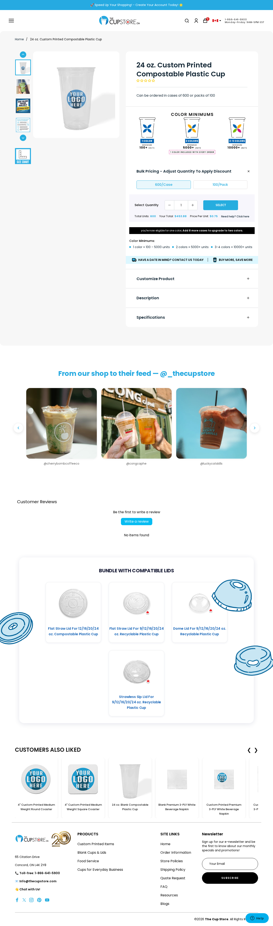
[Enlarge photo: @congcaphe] (136, 423)
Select (221, 205)
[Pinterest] (39, 899)
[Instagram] (31, 899)
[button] (145, 80)
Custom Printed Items (95, 844)
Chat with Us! (29, 889)
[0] (205, 20)
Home (19, 39)
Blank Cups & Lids (91, 852)
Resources (169, 895)
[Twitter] (24, 899)
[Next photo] (255, 428)
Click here (243, 216)
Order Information (175, 852)
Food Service (88, 861)
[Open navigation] (11, 20)
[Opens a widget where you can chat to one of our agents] (257, 918)
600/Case (163, 184)
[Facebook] (17, 899)
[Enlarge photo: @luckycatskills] (211, 423)
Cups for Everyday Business (100, 869)
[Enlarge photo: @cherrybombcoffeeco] (61, 423)
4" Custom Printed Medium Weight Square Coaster (83, 807)
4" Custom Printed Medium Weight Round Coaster (36, 807)
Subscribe (230, 878)
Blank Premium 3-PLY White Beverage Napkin (177, 807)
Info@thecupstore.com (38, 881)
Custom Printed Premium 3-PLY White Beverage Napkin (223, 809)
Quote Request (172, 878)
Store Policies (171, 861)
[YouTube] (47, 899)
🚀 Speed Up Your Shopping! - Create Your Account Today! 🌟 (136, 5)
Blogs (164, 903)
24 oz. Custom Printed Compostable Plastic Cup (66, 39)
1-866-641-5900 (236, 19)
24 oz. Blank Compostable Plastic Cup (130, 807)
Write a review (137, 521)
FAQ (163, 886)
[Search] (186, 20)
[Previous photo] (18, 428)
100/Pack (220, 184)
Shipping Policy (172, 869)
